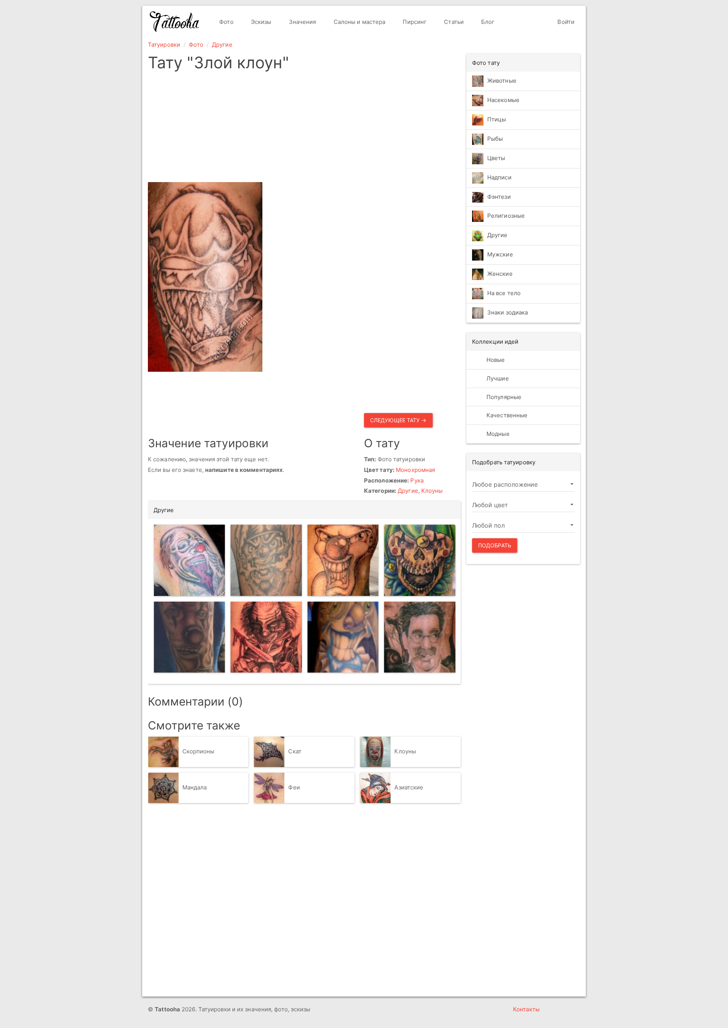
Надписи (499, 177)
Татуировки (164, 44)
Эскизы (260, 21)
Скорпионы (198, 751)
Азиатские (408, 787)
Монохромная (415, 469)
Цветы (496, 158)
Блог (487, 21)
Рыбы (495, 138)
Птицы (496, 119)
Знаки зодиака (507, 312)
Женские (500, 274)
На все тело (504, 293)
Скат (294, 751)
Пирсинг (414, 21)
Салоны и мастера (359, 21)
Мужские (500, 254)
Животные (501, 80)
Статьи (453, 21)
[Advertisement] (304, 129)
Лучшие (497, 378)
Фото (226, 21)
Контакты (526, 1009)
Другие (222, 44)
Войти (565, 21)
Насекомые (503, 100)
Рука (416, 480)
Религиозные (506, 216)
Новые (495, 359)
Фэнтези (499, 196)
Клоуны (432, 490)
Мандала (194, 787)
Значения (301, 21)
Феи (294, 787)
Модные (497, 433)
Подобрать (494, 545)
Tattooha (175, 21)
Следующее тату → (398, 420)
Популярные (503, 397)
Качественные (506, 415)
